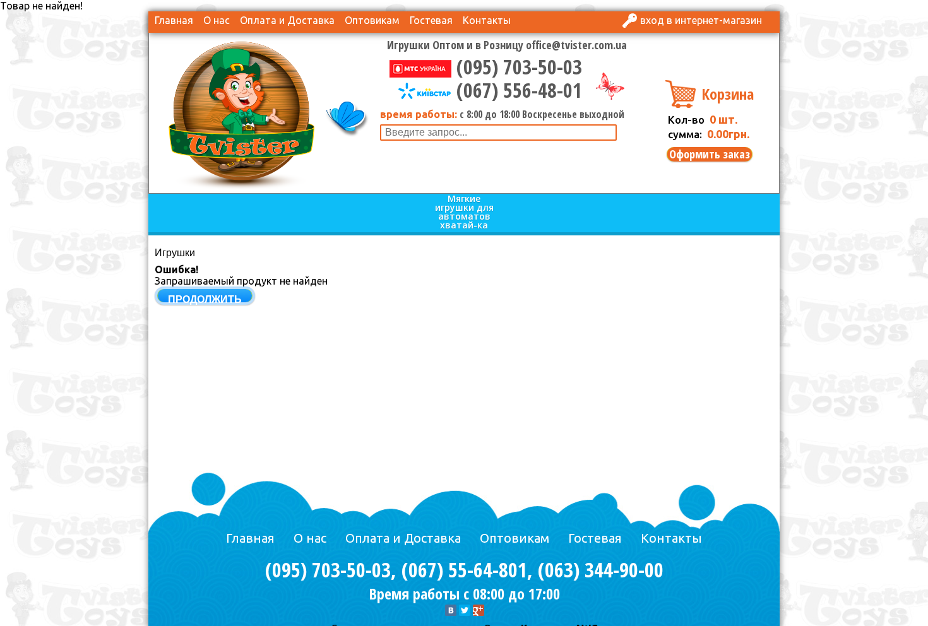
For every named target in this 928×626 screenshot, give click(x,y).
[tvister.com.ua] (241, 114)
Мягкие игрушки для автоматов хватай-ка (464, 212)
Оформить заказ (709, 154)
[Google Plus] (478, 610)
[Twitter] (464, 610)
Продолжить (205, 299)
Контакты (487, 20)
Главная (174, 20)
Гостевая (431, 20)
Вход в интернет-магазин (701, 20)
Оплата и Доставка (287, 20)
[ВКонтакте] (450, 610)
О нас (216, 20)
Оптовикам (372, 20)
